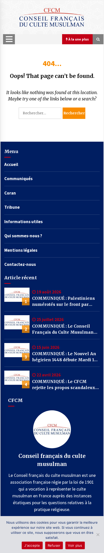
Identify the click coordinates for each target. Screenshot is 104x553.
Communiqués (18, 178)
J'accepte (32, 545)
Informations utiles (23, 221)
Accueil (11, 164)
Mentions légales (20, 250)
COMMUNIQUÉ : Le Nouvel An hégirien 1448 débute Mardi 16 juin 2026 (64, 357)
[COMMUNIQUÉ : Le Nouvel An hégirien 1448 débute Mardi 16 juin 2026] (17, 352)
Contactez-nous (20, 264)
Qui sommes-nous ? (23, 236)
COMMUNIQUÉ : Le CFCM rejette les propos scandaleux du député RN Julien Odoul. (63, 385)
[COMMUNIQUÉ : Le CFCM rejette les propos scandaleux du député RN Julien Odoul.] (17, 379)
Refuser (54, 545)
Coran (10, 193)
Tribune (12, 207)
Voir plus (75, 545)
